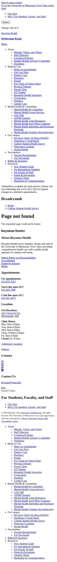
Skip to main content (11, 2)
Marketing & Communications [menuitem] (29, 181)
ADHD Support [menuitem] (22, 118)
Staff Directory (21, 432)
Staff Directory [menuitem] (21, 55)
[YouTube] (28, 364)
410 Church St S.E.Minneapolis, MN (11, 314)
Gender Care (20, 480)
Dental (17, 458)
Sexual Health (21, 526)
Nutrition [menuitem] (18, 101)
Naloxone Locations (24, 523)
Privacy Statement (29, 418)
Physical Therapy (22, 463)
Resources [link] (13, 163)
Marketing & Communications (29, 558)
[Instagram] (28, 361)
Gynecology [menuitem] (20, 98)
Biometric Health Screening (28, 472)
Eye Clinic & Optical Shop (27, 460)
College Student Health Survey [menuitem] (29, 143)
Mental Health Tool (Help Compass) (32, 500)
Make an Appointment (25, 446)
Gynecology (20, 475)
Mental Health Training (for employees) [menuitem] (34, 132)
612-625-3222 (8, 281)
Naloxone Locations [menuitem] (24, 146)
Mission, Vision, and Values (28, 429)
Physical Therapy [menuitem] (22, 86)
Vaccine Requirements (25, 532)
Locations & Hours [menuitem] (23, 58)
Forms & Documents (24, 552)
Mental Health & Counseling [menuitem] (28, 109)
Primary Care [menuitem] (20, 75)
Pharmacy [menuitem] (19, 78)
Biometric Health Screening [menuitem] (28, 95)
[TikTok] (28, 367)
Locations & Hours (23, 435)
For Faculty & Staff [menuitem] (23, 172)
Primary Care (20, 452)
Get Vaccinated (21, 535)
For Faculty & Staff (23, 549)
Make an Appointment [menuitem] (25, 69)
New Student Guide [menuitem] (24, 166)
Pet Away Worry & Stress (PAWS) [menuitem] (31, 138)
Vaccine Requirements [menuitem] (25, 155)
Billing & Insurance (17, 538)
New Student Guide (24, 543)
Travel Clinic (20, 466)
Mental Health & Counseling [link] (22, 106)
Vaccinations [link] (14, 152)
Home (11, 205)
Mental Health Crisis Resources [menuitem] (29, 121)
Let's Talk (19, 492)
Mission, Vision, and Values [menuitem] (28, 52)
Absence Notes (21, 555)
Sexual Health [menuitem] (21, 149)
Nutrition (18, 478)
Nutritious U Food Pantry (26, 518)
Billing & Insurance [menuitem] (17, 161)
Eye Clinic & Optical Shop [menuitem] (27, 83)
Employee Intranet (10, 263)
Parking (5, 349)
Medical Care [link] (14, 66)
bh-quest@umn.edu (11, 382)
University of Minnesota (31, 412)
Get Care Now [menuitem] (21, 72)
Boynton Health (9, 33)
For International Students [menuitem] (27, 169)
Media (4, 266)
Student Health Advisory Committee (32, 438)
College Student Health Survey (23, 208)
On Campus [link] (14, 135)
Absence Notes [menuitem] (21, 178)
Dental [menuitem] (17, 81)
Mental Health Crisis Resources (29, 498)
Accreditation (8, 260)
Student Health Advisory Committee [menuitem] (32, 61)
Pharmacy (19, 455)
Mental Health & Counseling (28, 486)
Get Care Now (21, 449)
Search (6, 22)
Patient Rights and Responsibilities (18, 257)
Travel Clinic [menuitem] (20, 89)
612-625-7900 (8, 289)
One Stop (12, 13)
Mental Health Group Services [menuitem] (29, 112)
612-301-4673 (8, 298)
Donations (19, 440)
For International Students (27, 546)
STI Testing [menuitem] (20, 92)
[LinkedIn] (28, 370)
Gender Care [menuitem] (20, 103)
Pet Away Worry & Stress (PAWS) (31, 515)
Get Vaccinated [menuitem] (21, 158)
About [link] (11, 49)
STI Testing (20, 469)
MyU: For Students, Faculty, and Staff (27, 16)
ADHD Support (22, 495)
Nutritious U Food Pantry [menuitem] (26, 141)
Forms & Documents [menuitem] (24, 175)
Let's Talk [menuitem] (19, 115)
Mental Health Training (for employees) (34, 509)
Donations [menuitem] (19, 63)
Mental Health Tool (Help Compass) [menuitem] (32, 123)
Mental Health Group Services (29, 489)
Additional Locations (11, 344)
